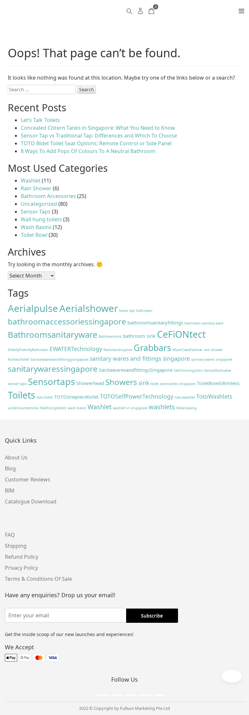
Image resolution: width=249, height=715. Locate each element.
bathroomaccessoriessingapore (67, 321)
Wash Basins (36, 227)
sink (143, 383)
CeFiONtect (181, 334)
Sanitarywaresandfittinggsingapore (59, 359)
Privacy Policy (21, 567)
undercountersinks (23, 408)
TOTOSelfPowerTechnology (136, 396)
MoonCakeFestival (187, 349)
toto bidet (45, 397)
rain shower (213, 349)
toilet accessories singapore (173, 383)
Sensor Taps (36, 211)
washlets (161, 406)
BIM (10, 490)
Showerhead (90, 383)
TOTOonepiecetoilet (76, 396)
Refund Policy (21, 556)
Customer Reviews (27, 479)
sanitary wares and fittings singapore (140, 358)
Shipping (16, 545)
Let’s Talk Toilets (40, 120)
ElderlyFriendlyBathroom (28, 349)
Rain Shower (36, 188)
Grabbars (152, 348)
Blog (10, 468)
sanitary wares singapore (211, 359)
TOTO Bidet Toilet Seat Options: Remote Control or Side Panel (96, 143)
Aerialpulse (33, 308)
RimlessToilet (18, 359)
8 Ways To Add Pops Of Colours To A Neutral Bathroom (88, 151)
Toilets (21, 395)
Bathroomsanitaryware (52, 334)
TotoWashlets (214, 396)
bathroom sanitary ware (203, 323)
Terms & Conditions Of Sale (38, 578)
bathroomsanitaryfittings (155, 322)
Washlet (31, 180)
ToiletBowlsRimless (218, 383)
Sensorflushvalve (217, 370)
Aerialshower (88, 308)
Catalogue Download (30, 501)
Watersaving (186, 408)
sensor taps (17, 383)
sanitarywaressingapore (53, 368)
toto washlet (185, 397)
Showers (121, 382)
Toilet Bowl (34, 234)
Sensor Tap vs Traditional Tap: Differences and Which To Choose (99, 135)
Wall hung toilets (41, 219)
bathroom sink (139, 336)
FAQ (10, 534)
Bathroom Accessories (48, 196)
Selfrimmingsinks (188, 370)
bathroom (144, 310)
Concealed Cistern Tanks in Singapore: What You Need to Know (98, 127)
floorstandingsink (117, 349)
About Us (16, 457)
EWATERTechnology (76, 349)
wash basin (77, 408)
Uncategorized (39, 203)
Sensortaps (51, 381)
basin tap (127, 310)
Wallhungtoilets (53, 408)
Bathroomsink (110, 336)
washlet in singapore (130, 408)
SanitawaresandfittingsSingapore (135, 370)
